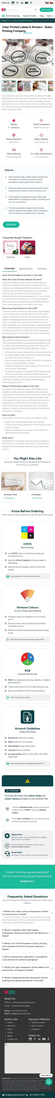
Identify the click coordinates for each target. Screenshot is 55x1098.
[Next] (50, 481)
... (10, 21)
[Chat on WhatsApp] (48, 1083)
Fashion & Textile (29, 16)
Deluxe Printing (32, 1088)
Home (4, 21)
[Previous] (4, 481)
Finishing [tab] (41, 268)
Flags (42, 16)
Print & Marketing (13, 16)
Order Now (11, 224)
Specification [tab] (26, 268)
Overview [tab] (10, 268)
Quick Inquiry (46, 10)
